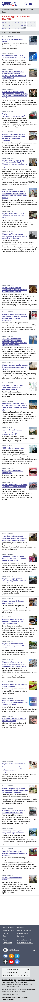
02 (6, 23)
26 (12, 28)
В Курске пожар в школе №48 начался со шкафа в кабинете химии (13, 216)
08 (25, 23)
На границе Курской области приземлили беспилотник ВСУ (13, 56)
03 (9, 23)
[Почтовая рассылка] (31, 4)
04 (12, 23)
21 (31, 25)
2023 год (30, 10)
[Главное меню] (35, 4)
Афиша (5, 940)
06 (19, 23)
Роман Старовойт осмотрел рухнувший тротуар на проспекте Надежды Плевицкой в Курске (14, 538)
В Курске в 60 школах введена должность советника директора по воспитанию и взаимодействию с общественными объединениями (15, 768)
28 (19, 28)
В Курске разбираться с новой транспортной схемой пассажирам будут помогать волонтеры (15, 790)
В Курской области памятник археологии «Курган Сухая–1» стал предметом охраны (15, 702)
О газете (20, 928)
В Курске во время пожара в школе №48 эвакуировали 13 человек (13, 646)
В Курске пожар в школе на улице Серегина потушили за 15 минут (14, 486)
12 (3, 25)
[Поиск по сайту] (26, 4)
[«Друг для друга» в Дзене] (5, 961)
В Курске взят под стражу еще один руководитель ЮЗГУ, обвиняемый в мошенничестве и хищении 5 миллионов (14, 164)
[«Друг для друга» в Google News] (17, 961)
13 (6, 25)
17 (19, 25)
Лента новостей (8, 928)
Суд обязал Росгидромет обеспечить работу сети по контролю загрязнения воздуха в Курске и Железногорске (14, 342)
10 (31, 23)
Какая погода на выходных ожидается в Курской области (13, 832)
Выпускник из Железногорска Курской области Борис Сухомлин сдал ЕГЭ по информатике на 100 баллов (15, 95)
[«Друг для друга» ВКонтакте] (5, 956)
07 (22, 23)
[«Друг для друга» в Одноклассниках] (11, 956)
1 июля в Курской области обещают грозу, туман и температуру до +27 (12, 432)
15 (12, 25)
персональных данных (10, 994)
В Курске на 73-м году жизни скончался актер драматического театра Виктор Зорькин (14, 236)
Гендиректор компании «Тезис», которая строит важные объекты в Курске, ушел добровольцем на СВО (14, 406)
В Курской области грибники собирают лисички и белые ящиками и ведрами (13, 621)
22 (34, 25)
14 (9, 25)
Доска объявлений (24, 940)
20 (28, 25)
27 (15, 28)
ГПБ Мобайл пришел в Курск (13, 448)
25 (9, 28)
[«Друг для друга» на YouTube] (11, 961)
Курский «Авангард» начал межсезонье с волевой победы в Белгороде (14, 853)
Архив (22, 10)
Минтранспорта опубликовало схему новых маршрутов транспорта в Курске (13, 387)
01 (3, 23)
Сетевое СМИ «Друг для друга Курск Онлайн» (18, 980)
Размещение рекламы (25, 943)
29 (22, 28)
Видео (5, 933)
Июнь (4, 12)
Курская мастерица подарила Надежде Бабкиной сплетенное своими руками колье (14, 558)
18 (22, 25)
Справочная (7, 943)
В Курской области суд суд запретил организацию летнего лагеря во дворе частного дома (14, 664)
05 (15, 23)
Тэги (4, 936)
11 (34, 23)
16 (15, 25)
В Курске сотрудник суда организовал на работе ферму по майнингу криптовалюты (14, 290)
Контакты (20, 936)
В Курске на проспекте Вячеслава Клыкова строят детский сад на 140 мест (14, 367)
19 (25, 25)
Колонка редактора (24, 930)
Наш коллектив (22, 933)
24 (6, 28)
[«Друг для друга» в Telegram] (17, 956)
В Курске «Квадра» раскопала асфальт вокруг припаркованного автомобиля (14, 581)
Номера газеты (8, 930)
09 (28, 23)
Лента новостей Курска (10, 10)
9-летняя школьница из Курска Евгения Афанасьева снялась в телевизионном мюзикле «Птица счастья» (14, 194)
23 (3, 28)
